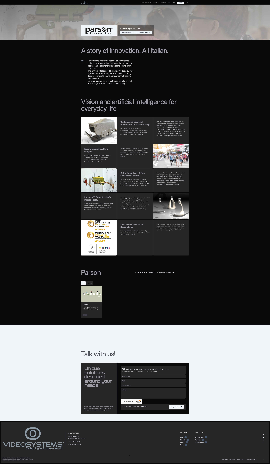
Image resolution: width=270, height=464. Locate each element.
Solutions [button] (155, 2)
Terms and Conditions (241, 459)
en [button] (187, 2)
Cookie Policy (232, 459)
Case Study (163, 2)
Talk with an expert (143, 32)
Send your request (175, 407)
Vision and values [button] (145, 2)
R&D (169, 2)
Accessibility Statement (251, 459)
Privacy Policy (143, 406)
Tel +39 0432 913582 (74, 441)
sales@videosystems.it (74, 444)
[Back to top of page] (263, 459)
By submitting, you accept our (135, 406)
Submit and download (127, 32)
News (173, 2)
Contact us (180, 2)
